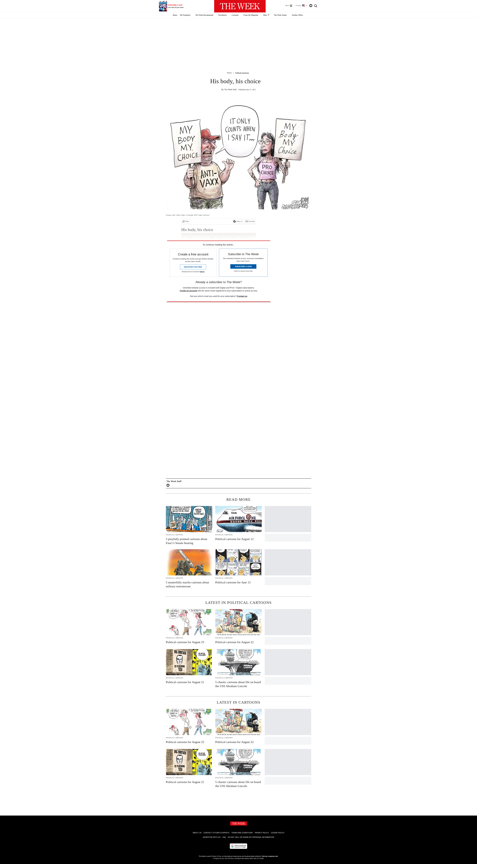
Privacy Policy (262, 833)
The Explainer (185, 15)
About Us (197, 833)
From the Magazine (250, 15)
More (265, 15)
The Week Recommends (204, 15)
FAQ (224, 837)
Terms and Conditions (242, 833)
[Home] (174, 15)
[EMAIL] (168, 485)
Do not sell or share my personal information (251, 837)
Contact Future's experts (216, 833)
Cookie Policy (277, 833)
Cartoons (235, 15)
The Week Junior (280, 15)
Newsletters (222, 15)
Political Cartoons (242, 73)
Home (229, 73)
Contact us (242, 296)
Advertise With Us (211, 837)
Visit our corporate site (270, 856)
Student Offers (297, 15)
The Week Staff (230, 89)
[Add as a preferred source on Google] (238, 846)
